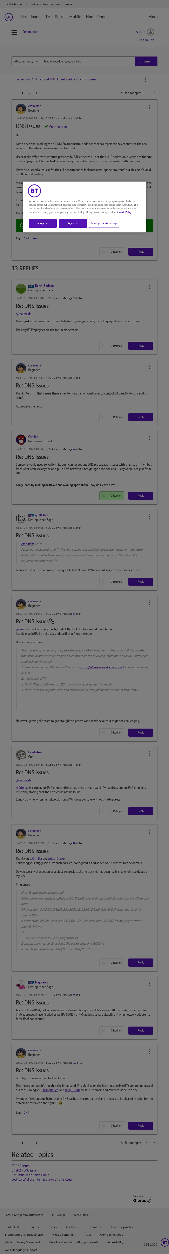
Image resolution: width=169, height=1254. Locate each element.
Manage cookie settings (104, 223)
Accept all (42, 223)
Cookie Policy (124, 212)
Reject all (73, 223)
